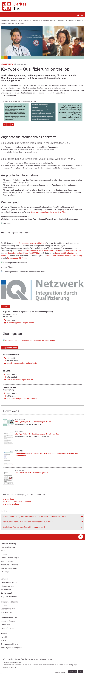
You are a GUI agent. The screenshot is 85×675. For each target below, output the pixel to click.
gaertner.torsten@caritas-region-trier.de (22, 398)
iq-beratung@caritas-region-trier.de (20, 323)
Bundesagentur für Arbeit (16, 258)
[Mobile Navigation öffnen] (82, 14)
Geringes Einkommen (9, 582)
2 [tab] (46, 125)
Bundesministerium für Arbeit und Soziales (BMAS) (40, 251)
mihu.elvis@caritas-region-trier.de (20, 380)
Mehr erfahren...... (61, 672)
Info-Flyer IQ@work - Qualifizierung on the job (33, 422)
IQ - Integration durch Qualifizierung (32, 243)
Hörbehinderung (7, 586)
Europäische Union (73, 251)
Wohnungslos (6, 572)
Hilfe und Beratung (24, 20)
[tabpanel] (15, 112)
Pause (8, 124)
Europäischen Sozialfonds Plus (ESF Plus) (24, 253)
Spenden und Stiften (8, 609)
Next (12, 124)
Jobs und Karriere (8, 621)
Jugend (4, 554)
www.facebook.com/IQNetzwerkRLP (17, 501)
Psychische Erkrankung (10, 568)
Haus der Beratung (8, 547)
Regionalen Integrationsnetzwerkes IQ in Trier (47, 212)
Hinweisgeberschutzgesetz (11, 648)
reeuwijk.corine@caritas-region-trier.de (22, 363)
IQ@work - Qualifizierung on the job (70, 20)
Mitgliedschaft (6, 612)
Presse (3, 640)
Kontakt (5, 306)
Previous (5, 124)
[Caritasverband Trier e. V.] (42, 6)
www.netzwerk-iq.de (11, 504)
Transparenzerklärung (9, 644)
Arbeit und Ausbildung (9, 565)
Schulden (4, 579)
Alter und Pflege (7, 561)
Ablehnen (73, 672)
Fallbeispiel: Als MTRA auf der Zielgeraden (31, 473)
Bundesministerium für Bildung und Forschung (64, 255)
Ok (80, 672)
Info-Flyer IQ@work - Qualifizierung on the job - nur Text (37, 434)
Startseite (13, 20)
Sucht (3, 575)
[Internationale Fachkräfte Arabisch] (69, 112)
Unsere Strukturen (8, 628)
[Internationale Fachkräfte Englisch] (42, 112)
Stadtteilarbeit (6, 593)
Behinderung (6, 589)
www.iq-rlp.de (8, 499)
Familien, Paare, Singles (10, 558)
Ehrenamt (4, 605)
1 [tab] (43, 125)
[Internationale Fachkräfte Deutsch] (15, 112)
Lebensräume (36, 20)
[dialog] (43, 666)
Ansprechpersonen (9, 348)
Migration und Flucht (49, 20)
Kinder (3, 551)
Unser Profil (5, 625)
